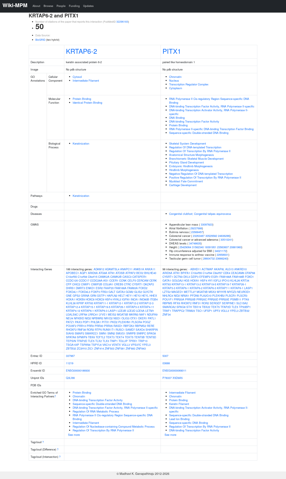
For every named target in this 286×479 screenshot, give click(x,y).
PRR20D (213, 299)
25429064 (185, 247)
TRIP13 (142, 341)
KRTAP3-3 (132, 307)
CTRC (127, 284)
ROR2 (90, 330)
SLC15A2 (242, 303)
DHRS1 (70, 288)
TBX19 (197, 307)
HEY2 (137, 296)
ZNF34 (166, 314)
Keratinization (81, 143)
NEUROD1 (243, 292)
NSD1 (117, 318)
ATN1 (111, 273)
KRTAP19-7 (224, 284)
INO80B (144, 299)
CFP (68, 284)
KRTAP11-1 (101, 303)
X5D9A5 (178, 378)
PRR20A (179, 299)
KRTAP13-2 (194, 284)
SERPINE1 (229, 303)
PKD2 (113, 322)
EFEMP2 (204, 277)
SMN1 (103, 333)
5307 (165, 356)
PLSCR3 (242, 296)
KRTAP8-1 (237, 288)
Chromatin (175, 77)
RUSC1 (120, 330)
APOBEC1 (72, 273)
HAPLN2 (112, 296)
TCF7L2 (100, 337)
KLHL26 (235, 280)
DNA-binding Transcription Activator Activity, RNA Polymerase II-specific (208, 112)
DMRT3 (80, 288)
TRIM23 (190, 311)
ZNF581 (120, 348)
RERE (151, 326)
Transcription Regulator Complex (189, 84)
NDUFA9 (152, 314)
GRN (93, 296)
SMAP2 (79, 333)
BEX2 (139, 273)
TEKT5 (129, 337)
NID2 (88, 318)
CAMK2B (116, 277)
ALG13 (229, 269)
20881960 (235, 247)
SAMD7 (130, 330)
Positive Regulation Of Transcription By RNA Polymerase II (205, 177)
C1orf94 (82, 277)
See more (74, 435)
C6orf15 (92, 277)
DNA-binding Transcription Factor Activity (194, 121)
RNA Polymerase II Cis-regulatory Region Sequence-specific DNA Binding (209, 100)
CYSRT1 (137, 284)
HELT (121, 296)
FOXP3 (95, 292)
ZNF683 (130, 348)
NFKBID (79, 318)
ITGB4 (154, 299)
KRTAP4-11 (147, 307)
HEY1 (129, 296)
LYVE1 (103, 314)
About (36, 6)
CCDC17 (84, 280)
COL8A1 (108, 284)
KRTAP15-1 (88, 307)
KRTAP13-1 (179, 284)
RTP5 (98, 330)
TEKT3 (110, 337)
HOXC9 (99, 299)
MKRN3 (133, 314)
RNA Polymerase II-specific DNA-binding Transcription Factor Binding (211, 129)
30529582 (211, 236)
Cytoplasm (175, 88)
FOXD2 (143, 288)
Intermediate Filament (86, 80)
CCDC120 (72, 280)
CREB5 (118, 284)
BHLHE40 (150, 273)
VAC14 (106, 345)
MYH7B (221, 292)
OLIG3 (125, 318)
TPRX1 (133, 341)
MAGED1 (177, 292)
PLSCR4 (136, 322)
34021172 (220, 251)
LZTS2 (166, 292)
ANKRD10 (240, 269)
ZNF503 (109, 348)
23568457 (197, 232)
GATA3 (120, 292)
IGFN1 (126, 299)
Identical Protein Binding (87, 102)
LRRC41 (93, 314)
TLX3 (106, 341)
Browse (48, 6)
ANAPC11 (126, 269)
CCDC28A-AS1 (99, 280)
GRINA (85, 296)
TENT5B (139, 337)
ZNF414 (99, 348)
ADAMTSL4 (112, 269)
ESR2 (99, 288)
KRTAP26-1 (118, 307)
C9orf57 (217, 273)
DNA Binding (177, 118)
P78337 (167, 378)
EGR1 (215, 277)
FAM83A (132, 288)
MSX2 (212, 292)
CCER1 (113, 280)
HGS (186, 280)
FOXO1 (249, 277)
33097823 (207, 224)
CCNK (123, 280)
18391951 (210, 247)
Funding (74, 6)
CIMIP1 (85, 284)
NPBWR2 (97, 318)
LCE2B (122, 311)
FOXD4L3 (84, 292)
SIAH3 (70, 333)
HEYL (145, 296)
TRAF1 (166, 311)
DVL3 (186, 277)
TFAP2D (82, 341)
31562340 (198, 247)
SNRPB (131, 333)
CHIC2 (76, 284)
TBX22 (206, 307)
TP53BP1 (245, 307)
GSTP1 (101, 296)
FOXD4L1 (72, 292)
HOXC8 (90, 299)
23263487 (199, 236)
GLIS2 (138, 292)
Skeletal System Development (187, 143)
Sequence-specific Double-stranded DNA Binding (198, 133)
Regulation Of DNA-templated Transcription (195, 147)
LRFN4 (83, 314)
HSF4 (108, 299)
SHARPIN (152, 330)
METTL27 (190, 292)
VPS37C (136, 345)
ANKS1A (138, 269)
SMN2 (111, 333)
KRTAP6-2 (81, 51)
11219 (69, 363)
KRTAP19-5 (103, 307)
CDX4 (226, 273)
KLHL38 (71, 303)
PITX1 (171, 51)
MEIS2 (112, 314)
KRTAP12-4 (73, 307)
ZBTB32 (71, 348)
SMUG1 (120, 333)
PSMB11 (235, 299)
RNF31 (196, 303)
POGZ (147, 322)
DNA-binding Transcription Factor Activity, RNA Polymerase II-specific (211, 106)
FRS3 (104, 292)
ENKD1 (90, 288)
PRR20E (224, 299)
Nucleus (174, 80)
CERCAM (142, 280)
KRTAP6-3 (101, 311)
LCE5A (140, 311)
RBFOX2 (128, 326)
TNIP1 (114, 341)
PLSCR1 (230, 296)
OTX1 (133, 318)
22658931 (222, 255)
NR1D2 (108, 318)
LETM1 (149, 311)
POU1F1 (167, 299)
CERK (153, 280)
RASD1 (117, 326)
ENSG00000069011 (174, 370)
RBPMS (167, 303)
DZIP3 (194, 277)
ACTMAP (207, 269)
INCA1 (135, 299)
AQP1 (83, 273)
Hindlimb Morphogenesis (184, 170)
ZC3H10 (82, 348)
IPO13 (225, 280)
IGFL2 (217, 280)
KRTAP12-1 (116, 303)
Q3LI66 (70, 378)
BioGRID (40, 39)
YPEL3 (146, 345)
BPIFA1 (185, 273)
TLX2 (98, 341)
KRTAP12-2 (131, 303)
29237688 (196, 228)
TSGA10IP (72, 345)
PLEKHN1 (124, 322)
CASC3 (126, 277)
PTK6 (245, 299)
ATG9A (103, 273)
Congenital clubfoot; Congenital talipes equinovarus (200, 214)
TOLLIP (123, 341)
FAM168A (120, 288)
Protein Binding (82, 99)
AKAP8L (219, 269)
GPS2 (76, 296)
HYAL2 (117, 299)
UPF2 (216, 311)
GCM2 (129, 292)
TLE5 (91, 341)
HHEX (153, 296)
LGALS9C (72, 314)
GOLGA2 (177, 280)
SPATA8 (71, 337)
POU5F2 (71, 326)
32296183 (122, 21)
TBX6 (91, 337)
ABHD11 (195, 269)
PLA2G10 (205, 296)
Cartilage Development (183, 185)
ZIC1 (90, 348)
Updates (88, 6)
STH (189, 307)
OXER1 (142, 318)
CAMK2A (104, 277)
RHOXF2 (71, 330)
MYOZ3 (231, 292)
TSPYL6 (96, 345)
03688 (166, 363)
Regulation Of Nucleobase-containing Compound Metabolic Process (114, 426)
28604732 (209, 258)
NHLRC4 (167, 296)
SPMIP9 (82, 337)
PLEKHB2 (218, 296)
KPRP (80, 303)
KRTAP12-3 (146, 303)
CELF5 (132, 280)
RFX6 (176, 303)
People (61, 6)
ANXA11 (150, 269)
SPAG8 (151, 333)
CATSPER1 (139, 277)
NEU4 (69, 318)
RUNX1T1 (109, 330)
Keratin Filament (179, 404)
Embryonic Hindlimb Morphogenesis (191, 166)
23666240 (221, 258)
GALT (111, 292)
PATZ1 (70, 322)
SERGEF (215, 303)
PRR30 (99, 326)
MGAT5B (122, 314)
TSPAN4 (85, 345)
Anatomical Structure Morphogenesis (191, 155)
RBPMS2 (140, 326)
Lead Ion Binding (179, 419)
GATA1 (166, 280)
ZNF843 (141, 348)
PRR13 (81, 326)
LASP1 (112, 311)
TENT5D (151, 337)
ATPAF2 (130, 273)
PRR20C (201, 299)
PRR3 (90, 326)
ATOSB (120, 273)
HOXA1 (70, 299)
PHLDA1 (96, 322)
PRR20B (190, 299)
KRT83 (89, 303)
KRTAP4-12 (73, 311)
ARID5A (93, 273)
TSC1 (199, 311)
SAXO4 (140, 330)
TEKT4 (119, 337)
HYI (210, 280)
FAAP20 (109, 288)
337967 (70, 356)
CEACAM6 (237, 273)
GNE (69, 296)
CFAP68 (250, 273)
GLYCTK (148, 292)
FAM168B (238, 277)
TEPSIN (71, 341)
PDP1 (86, 322)
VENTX (116, 345)
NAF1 (142, 314)
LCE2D (131, 311)
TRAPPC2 (178, 311)
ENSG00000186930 (78, 370)
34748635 (195, 243)
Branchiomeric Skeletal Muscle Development (196, 159)
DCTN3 (178, 277)
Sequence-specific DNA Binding (188, 423)
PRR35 (108, 326)
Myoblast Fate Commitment (186, 181)
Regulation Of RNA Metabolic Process (96, 411)
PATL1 (152, 318)
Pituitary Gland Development (186, 162)
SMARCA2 (169, 307)
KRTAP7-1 (223, 288)
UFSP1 (208, 311)
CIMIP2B (96, 284)
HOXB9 (80, 299)
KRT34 (245, 280)
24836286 (224, 236)
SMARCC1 (91, 333)
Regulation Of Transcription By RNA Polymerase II (200, 151)
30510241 (226, 239)
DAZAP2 (148, 284)
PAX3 (78, 322)
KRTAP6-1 (87, 311)
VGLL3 (126, 345)
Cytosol (77, 77)
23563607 (223, 247)
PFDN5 (194, 296)
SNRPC (141, 333)
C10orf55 (71, 277)
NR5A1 (185, 296)
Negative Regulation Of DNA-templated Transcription (201, 174)
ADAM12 (99, 269)
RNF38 (81, 330)
